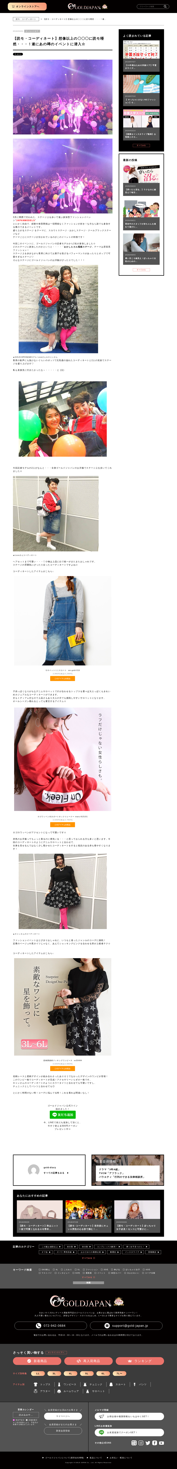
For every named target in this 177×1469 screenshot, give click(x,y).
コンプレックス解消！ (107, 1247)
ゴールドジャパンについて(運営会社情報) (64, 1458)
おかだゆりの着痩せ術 (91, 1252)
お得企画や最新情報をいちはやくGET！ (128, 1416)
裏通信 (113, 1252)
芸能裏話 (152, 1252)
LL (38, 1373)
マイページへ (63, 1416)
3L (54, 1373)
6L (103, 1373)
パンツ (143, 1384)
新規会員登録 (63, 1431)
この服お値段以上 (50, 1247)
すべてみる (141, 145)
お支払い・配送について (121, 1458)
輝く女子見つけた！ (135, 1247)
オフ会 (45, 1252)
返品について (96, 1458)
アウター (45, 1391)
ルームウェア (71, 1391)
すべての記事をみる (54, 1173)
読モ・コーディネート (26, 19)
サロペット (98, 1391)
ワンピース (70, 1384)
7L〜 (119, 1373)
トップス (45, 1384)
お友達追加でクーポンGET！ (122, 1432)
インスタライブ (132, 1252)
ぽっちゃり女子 (32, 31)
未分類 (70, 1247)
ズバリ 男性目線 (64, 1252)
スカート (121, 1384)
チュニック (96, 1384)
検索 (88, 1283)
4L (70, 1373)
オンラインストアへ (56, 1352)
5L (86, 1373)
